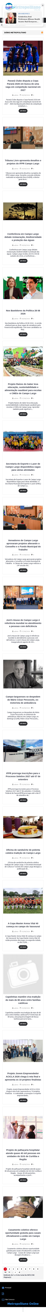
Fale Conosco (9, 1299)
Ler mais (23, 111)
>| (19, 1272)
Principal (8, 1287)
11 (9, 1272)
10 (5, 1272)
